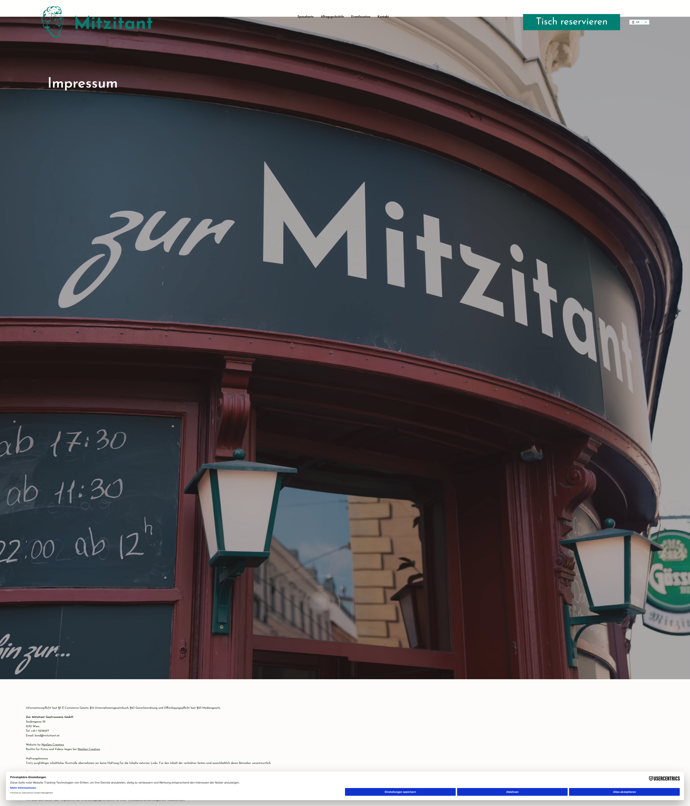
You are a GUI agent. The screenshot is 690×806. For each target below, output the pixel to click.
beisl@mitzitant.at (47, 735)
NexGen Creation (53, 744)
